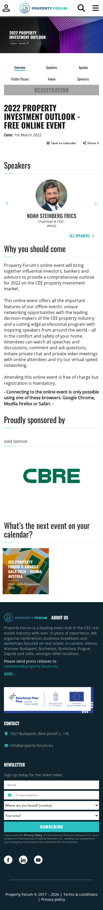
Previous (7, 203)
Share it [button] (92, 143)
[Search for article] (81, 9)
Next (95, 203)
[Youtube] (38, 860)
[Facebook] (8, 860)
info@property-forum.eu (31, 745)
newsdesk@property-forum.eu (31, 666)
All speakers (80, 235)
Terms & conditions (80, 894)
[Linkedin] (23, 860)
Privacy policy (53, 899)
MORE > (9, 674)
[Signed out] (6, 10)
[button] (61, 143)
